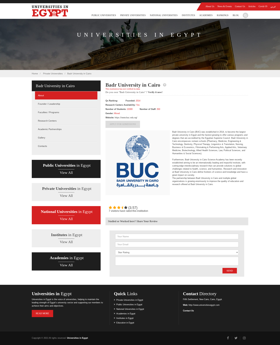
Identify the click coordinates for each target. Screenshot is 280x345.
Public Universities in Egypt (129, 304)
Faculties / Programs (48, 112)
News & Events (224, 6)
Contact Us (240, 6)
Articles (251, 6)
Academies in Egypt (125, 313)
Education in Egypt (125, 322)
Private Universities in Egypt (129, 300)
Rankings (222, 15)
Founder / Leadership (49, 104)
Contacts (42, 146)
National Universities (164, 15)
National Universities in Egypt (130, 309)
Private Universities (133, 15)
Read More (42, 313)
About (41, 95)
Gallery (41, 137)
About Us (209, 6)
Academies (206, 15)
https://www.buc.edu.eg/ (126, 117)
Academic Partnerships (50, 129)
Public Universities (104, 15)
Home (35, 73)
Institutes (188, 15)
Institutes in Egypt (125, 318)
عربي (273, 6)
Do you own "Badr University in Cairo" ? (134, 92)
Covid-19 (263, 6)
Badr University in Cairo (79, 73)
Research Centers (47, 120)
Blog (236, 15)
